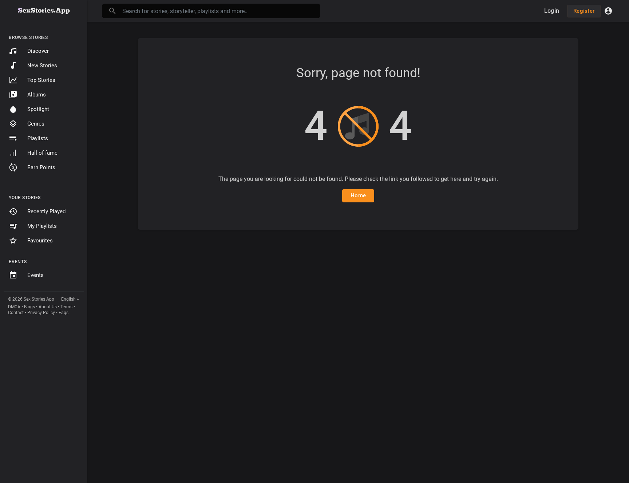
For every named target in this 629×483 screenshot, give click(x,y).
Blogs (29, 306)
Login (551, 10)
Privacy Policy (41, 312)
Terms (66, 306)
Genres (35, 123)
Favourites (40, 240)
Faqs (63, 312)
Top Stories (41, 80)
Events (35, 275)
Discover (38, 51)
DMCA (14, 306)
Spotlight (38, 109)
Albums (36, 94)
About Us (48, 306)
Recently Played (46, 211)
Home (358, 195)
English (68, 299)
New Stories (42, 65)
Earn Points (41, 167)
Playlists (37, 138)
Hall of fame (42, 153)
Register (583, 11)
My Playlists (42, 226)
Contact (16, 312)
